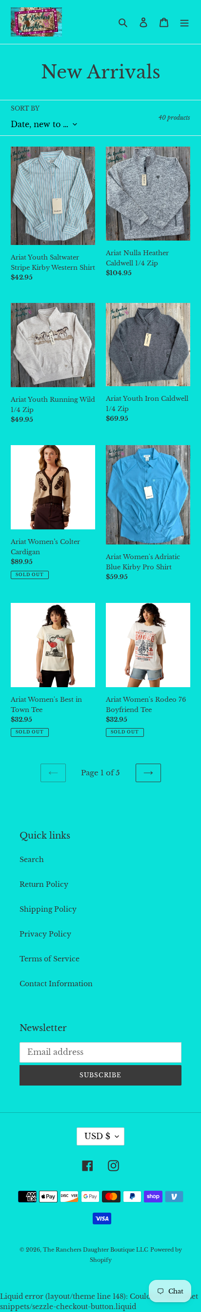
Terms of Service (50, 959)
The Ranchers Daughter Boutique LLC (95, 1249)
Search (32, 859)
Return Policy (44, 884)
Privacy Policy (45, 934)
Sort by (25, 108)
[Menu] (184, 22)
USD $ (97, 1136)
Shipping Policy (48, 909)
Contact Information (56, 983)
